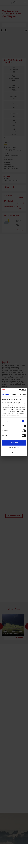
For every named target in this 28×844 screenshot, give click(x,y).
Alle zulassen (14, 442)
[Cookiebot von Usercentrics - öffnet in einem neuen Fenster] (19, 390)
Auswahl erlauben (14, 447)
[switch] (24, 427)
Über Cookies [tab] (22, 394)
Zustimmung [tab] (5, 394)
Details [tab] (14, 394)
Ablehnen (14, 452)
